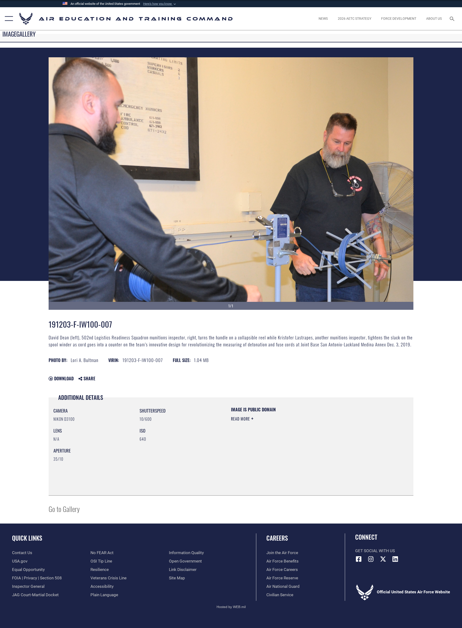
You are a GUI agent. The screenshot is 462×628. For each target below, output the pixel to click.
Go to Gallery (64, 509)
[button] (160, 3)
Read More (241, 419)
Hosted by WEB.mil (231, 607)
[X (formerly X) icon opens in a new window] (383, 559)
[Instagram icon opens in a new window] (370, 559)
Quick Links (27, 537)
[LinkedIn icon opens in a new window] (395, 559)
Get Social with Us (375, 551)
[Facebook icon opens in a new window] (358, 559)
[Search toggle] (452, 18)
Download (63, 378)
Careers (277, 537)
